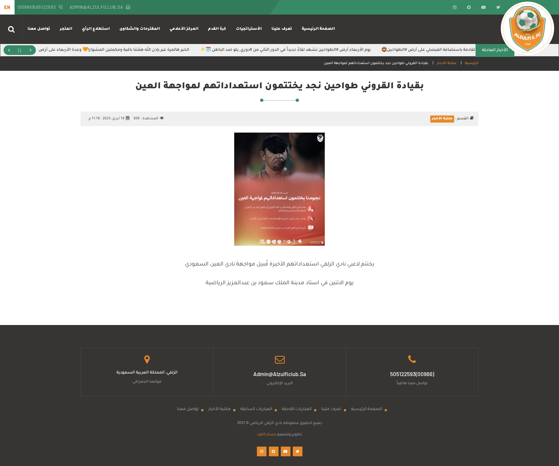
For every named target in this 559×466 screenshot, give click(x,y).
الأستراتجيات (249, 29)
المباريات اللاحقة (297, 409)
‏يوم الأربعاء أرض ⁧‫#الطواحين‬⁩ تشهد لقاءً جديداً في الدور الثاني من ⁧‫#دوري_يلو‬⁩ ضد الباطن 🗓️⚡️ (293, 50)
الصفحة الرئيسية (318, 29)
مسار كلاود (266, 435)
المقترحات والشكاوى (139, 29)
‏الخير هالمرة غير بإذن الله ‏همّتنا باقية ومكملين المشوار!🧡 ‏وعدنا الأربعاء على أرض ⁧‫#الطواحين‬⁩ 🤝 (108, 50)
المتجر (66, 29)
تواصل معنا (38, 29)
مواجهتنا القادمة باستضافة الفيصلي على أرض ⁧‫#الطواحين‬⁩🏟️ (445, 50)
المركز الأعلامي (184, 29)
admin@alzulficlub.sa (96, 7)
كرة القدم (217, 29)
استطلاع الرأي (96, 29)
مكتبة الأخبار (446, 63)
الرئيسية (471, 63)
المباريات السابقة (256, 409)
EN (7, 7)
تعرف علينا (281, 29)
